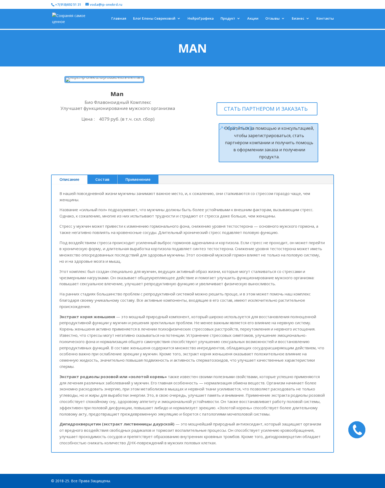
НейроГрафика (201, 18)
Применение (138, 179)
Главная (118, 18)
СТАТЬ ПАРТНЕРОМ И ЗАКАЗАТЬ (266, 108)
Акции (252, 18)
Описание (69, 179)
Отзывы (272, 18)
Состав (102, 179)
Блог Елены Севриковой (154, 18)
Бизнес (298, 18)
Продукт (228, 18)
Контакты (325, 18)
